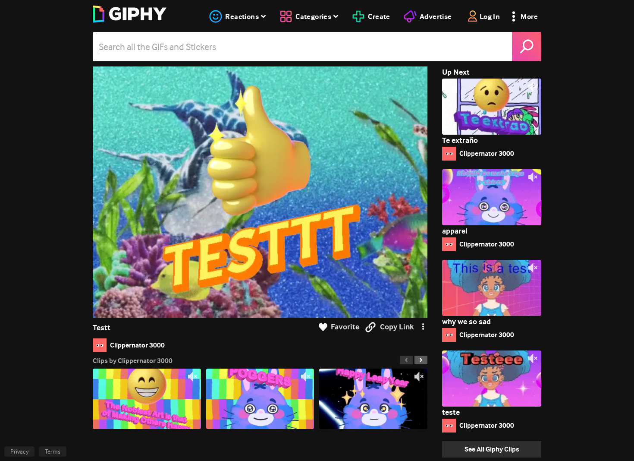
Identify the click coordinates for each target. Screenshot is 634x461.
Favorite (345, 327)
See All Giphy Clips (492, 449)
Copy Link (397, 327)
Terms (52, 451)
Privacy (19, 451)
